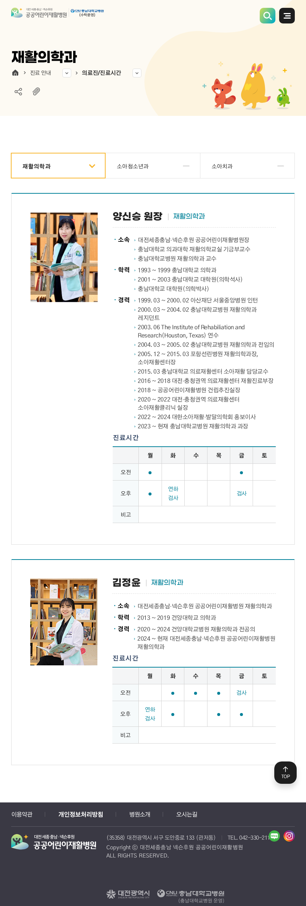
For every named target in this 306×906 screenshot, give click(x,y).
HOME (15, 73)
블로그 (274, 836)
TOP (285, 776)
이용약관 (21, 814)
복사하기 (36, 92)
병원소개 (139, 814)
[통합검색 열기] (267, 15)
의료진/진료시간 (101, 73)
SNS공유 (18, 92)
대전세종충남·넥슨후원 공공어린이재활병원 (57, 17)
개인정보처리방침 (80, 814)
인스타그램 (289, 836)
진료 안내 (40, 73)
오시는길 (186, 814)
